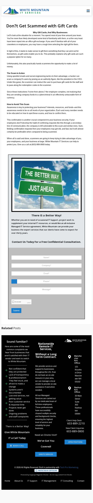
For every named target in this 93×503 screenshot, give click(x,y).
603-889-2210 (76, 423)
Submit (16, 310)
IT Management (49, 480)
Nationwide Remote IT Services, (46, 346)
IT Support (32, 480)
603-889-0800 (75, 431)
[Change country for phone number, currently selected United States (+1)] (14, 281)
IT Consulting (67, 480)
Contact (80, 480)
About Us (18, 480)
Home (7, 480)
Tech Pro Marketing (69, 467)
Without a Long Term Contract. (46, 355)
